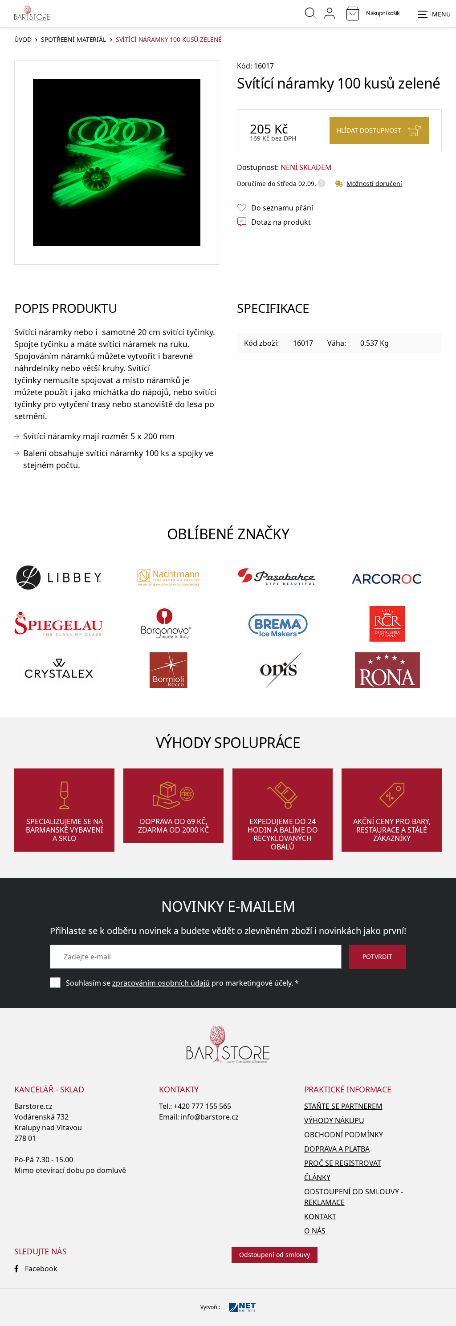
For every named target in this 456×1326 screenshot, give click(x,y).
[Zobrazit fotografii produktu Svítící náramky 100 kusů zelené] (116, 163)
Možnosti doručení (374, 183)
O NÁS (315, 1231)
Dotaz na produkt (281, 222)
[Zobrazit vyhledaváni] (310, 13)
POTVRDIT (377, 956)
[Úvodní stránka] (32, 13)
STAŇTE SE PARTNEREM (343, 1106)
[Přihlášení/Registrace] (329, 13)
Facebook (41, 1268)
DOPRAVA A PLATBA (337, 1149)
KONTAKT (320, 1216)
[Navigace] (434, 14)
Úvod (22, 40)
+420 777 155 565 (202, 1106)
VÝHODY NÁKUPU (334, 1120)
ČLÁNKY (317, 1177)
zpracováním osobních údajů (161, 983)
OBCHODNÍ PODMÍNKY (343, 1135)
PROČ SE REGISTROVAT (342, 1163)
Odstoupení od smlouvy (274, 1254)
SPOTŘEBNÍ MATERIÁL (73, 40)
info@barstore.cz (210, 1117)
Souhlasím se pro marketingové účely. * (182, 982)
